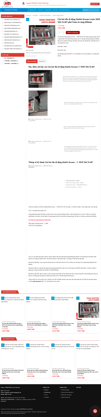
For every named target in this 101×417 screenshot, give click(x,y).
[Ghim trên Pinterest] (33, 56)
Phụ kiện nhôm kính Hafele (13, 37)
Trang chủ (33, 10)
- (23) (11, 63)
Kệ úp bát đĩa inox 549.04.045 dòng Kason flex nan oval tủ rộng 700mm (61, 371)
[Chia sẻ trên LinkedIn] (35, 56)
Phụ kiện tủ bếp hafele (12, 25)
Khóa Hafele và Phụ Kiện (12, 22)
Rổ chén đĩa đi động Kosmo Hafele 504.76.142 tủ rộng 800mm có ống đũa (37, 324)
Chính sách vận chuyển (66, 394)
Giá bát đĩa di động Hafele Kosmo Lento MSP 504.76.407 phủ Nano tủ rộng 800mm (88, 325)
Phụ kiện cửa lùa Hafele (12, 19)
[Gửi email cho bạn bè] (31, 56)
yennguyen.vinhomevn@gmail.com (12, 392)
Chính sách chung (65, 389)
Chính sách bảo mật (65, 397)
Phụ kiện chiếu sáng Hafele (13, 48)
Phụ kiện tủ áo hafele (11, 34)
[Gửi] (98, 10)
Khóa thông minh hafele (12, 28)
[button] (95, 4)
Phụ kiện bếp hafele (10, 31)
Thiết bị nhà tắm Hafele (12, 40)
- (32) (11, 60)
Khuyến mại (47, 392)
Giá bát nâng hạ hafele (58, 15)
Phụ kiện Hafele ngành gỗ (13, 45)
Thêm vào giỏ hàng (72, 32)
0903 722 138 (63, 5)
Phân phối (48, 10)
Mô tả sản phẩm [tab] (31, 61)
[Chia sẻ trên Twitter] (29, 56)
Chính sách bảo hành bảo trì (67, 392)
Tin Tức (55, 10)
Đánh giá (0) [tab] (42, 61)
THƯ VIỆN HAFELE (65, 10)
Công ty (40, 10)
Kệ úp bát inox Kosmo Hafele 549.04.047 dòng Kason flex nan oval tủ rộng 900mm (13, 372)
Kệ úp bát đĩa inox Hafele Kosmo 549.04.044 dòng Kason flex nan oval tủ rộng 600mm (87, 372)
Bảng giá (46, 389)
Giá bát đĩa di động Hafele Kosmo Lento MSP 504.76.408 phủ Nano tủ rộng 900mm (63, 325)
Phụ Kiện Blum (9, 43)
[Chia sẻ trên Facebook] (27, 56)
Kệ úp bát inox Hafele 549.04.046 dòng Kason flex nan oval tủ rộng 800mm (37, 371)
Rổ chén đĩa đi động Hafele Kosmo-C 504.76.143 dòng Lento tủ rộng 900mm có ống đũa (12, 325)
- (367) (9, 58)
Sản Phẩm (35, 15)
